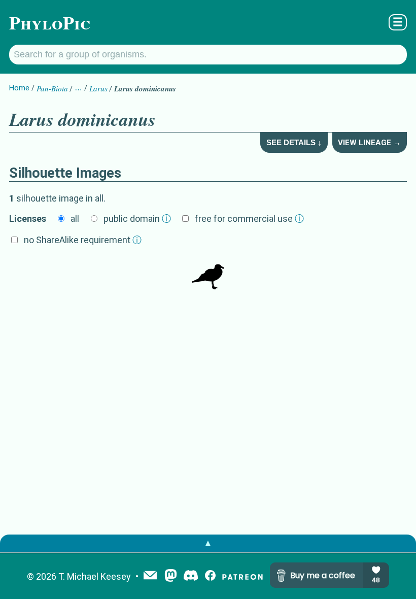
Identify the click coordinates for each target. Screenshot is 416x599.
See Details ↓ (294, 142)
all (75, 218)
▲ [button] (208, 543)
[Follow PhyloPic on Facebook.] (210, 576)
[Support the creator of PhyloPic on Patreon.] (242, 576)
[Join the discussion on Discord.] (191, 576)
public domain (137, 218)
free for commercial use (249, 218)
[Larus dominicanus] (208, 274)
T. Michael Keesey (94, 576)
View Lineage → (369, 142)
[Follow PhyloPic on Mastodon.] (170, 576)
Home (19, 87)
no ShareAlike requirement (83, 240)
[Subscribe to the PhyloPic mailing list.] (150, 576)
